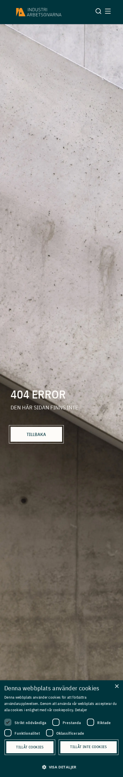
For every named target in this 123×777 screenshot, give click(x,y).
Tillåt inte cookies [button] (88, 746)
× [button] (116, 686)
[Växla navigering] (108, 12)
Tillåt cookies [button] (30, 747)
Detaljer (81, 709)
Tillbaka (36, 434)
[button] (61, 767)
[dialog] (61, 728)
